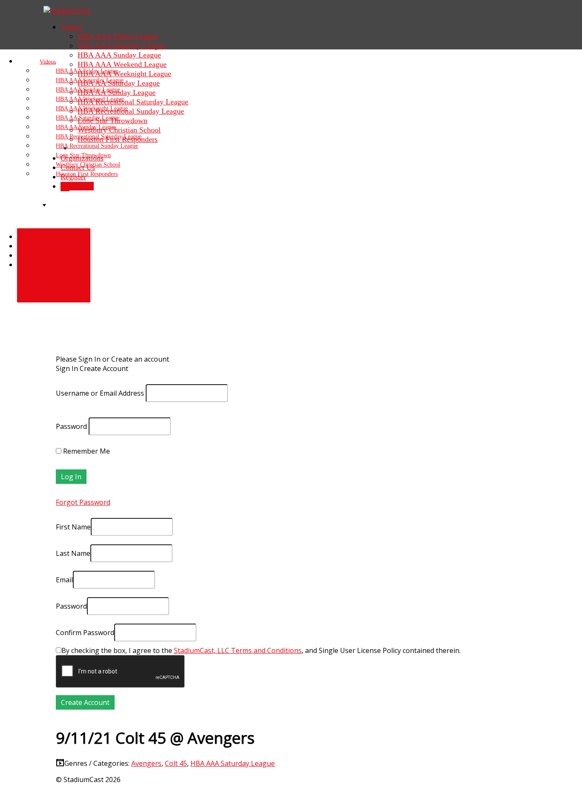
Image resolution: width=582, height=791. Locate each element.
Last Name (73, 553)
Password (71, 426)
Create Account (104, 368)
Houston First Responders (87, 174)
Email (64, 579)
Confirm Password (85, 632)
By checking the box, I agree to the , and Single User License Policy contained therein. (261, 650)
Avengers (146, 763)
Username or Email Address (100, 393)
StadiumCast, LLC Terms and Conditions (238, 650)
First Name (73, 527)
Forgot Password (83, 502)
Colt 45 (176, 763)
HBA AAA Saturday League (232, 763)
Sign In (58, 265)
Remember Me (85, 451)
